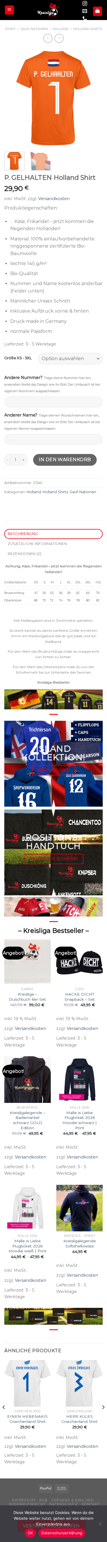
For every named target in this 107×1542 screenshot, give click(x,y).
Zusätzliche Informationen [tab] (37, 544)
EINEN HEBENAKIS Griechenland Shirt (27, 1419)
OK (30, 1533)
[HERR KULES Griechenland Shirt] (79, 1383)
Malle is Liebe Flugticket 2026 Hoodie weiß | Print (28, 1246)
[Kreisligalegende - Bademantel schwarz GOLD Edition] (27, 1079)
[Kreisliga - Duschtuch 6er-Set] (27, 961)
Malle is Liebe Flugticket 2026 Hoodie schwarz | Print (79, 1120)
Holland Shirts (87, 29)
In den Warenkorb (65, 459)
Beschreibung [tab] (23, 534)
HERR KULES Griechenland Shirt (79, 1419)
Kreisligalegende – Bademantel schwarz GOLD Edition (27, 1120)
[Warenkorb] (97, 11)
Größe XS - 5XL (18, 358)
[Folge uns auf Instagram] (84, 3)
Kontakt (91, 1504)
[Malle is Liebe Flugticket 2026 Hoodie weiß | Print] (27, 1208)
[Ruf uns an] (84, 18)
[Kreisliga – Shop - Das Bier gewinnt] (48, 10)
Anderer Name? (52, 421)
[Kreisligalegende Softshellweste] (79, 1208)
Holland (60, 29)
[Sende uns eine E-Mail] (84, 11)
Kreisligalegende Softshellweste (79, 1243)
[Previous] (13, 98)
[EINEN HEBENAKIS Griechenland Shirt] (27, 1383)
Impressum (23, 1500)
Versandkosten (54, 198)
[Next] (93, 98)
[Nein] (100, 1525)
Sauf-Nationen (34, 29)
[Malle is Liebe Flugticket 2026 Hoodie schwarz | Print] (79, 1079)
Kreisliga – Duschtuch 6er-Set (27, 997)
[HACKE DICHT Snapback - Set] (79, 961)
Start (10, 29)
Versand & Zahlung (72, 1500)
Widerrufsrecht (27, 1504)
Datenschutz (63, 1504)
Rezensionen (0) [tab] (25, 554)
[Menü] (9, 10)
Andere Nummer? (52, 384)
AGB (43, 1500)
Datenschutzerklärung (61, 1533)
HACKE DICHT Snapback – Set (79, 997)
